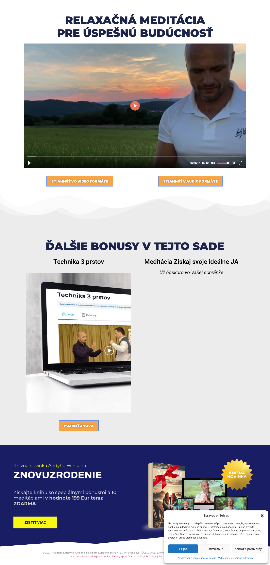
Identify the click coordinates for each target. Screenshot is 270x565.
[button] (262, 516)
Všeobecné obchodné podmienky (90, 556)
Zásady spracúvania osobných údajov (134, 556)
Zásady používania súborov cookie (196, 557)
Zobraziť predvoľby (248, 549)
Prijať (183, 549)
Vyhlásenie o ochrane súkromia (235, 557)
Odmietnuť (215, 549)
